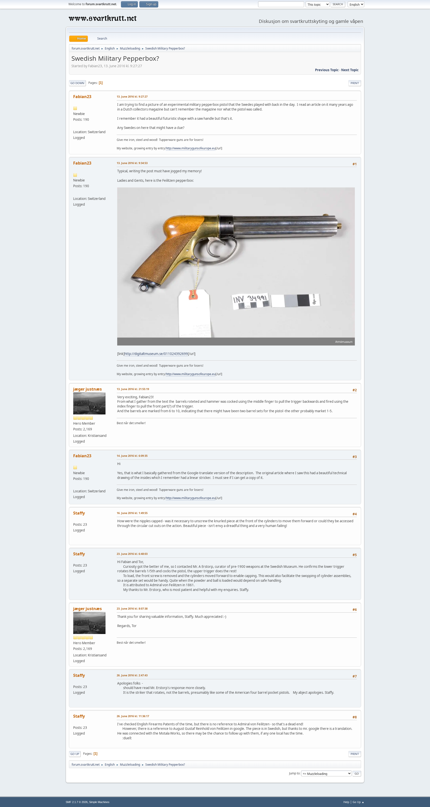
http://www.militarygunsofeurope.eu (190, 148)
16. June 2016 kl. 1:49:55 (132, 513)
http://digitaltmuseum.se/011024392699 (156, 353)
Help (346, 802)
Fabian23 (82, 96)
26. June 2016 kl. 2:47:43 (132, 675)
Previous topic (327, 70)
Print (355, 83)
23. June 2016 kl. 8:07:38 (132, 608)
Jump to (294, 773)
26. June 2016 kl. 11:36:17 (133, 716)
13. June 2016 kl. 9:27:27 (132, 96)
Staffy (79, 513)
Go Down (77, 83)
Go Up (74, 754)
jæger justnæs (87, 389)
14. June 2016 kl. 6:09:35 (132, 456)
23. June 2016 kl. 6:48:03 (132, 554)
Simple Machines (99, 802)
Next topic (350, 70)
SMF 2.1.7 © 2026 (77, 802)
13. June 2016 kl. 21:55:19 (133, 389)
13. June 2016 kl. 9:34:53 (132, 163)
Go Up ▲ (358, 802)
